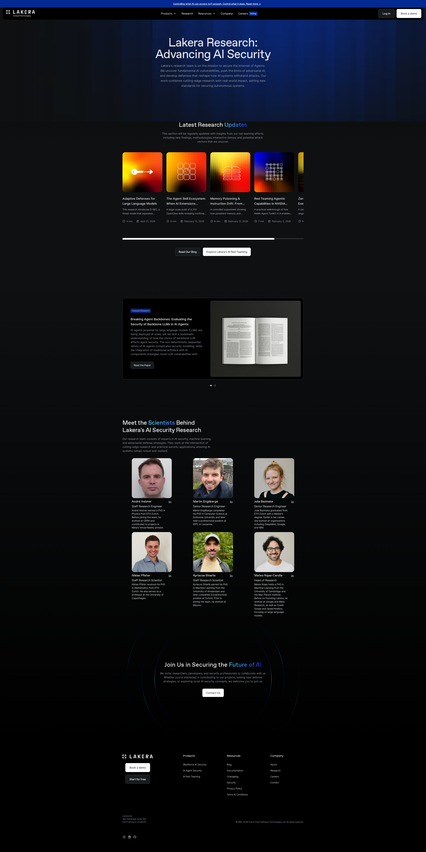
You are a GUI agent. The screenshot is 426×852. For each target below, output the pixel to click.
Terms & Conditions (237, 794)
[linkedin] (129, 837)
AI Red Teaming (191, 776)
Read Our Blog (188, 251)
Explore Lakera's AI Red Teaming (226, 251)
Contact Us (213, 692)
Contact (274, 782)
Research (187, 13)
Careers (274, 776)
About (273, 764)
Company (227, 13)
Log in (386, 13)
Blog (229, 764)
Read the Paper (142, 365)
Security (231, 782)
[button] (168, 13)
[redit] (134, 837)
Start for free (137, 779)
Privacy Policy (234, 788)
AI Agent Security (192, 770)
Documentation (235, 770)
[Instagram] (124, 837)
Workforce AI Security (195, 764)
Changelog (232, 776)
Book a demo (409, 13)
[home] (20, 13)
